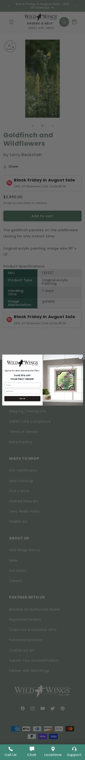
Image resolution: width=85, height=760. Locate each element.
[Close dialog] (80, 357)
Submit (22, 398)
